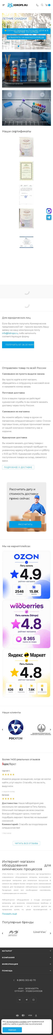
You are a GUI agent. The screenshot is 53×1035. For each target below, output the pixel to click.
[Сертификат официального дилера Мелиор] (26, 266)
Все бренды (50, 922)
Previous (2, 729)
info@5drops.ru (10, 333)
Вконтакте (19, 997)
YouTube (33, 997)
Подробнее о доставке (18, 467)
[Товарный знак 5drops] (26, 218)
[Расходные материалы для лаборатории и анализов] (26, 108)
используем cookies (17, 1021)
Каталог (7, 951)
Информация (10, 964)
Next (50, 729)
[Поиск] (42, 5)
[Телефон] (37, 5)
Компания (8, 957)
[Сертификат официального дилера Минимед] (26, 171)
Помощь (7, 971)
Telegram (26, 997)
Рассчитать (25, 524)
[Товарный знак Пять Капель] (26, 147)
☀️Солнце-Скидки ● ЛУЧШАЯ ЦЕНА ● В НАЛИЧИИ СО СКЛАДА (26, 31)
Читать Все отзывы (26, 843)
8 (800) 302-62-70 (26, 980)
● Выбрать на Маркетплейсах (26, 37)
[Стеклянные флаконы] (26, 70)
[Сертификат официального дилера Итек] (26, 195)
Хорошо (12, 1030)
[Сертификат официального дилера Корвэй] (26, 242)
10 (41, 46)
